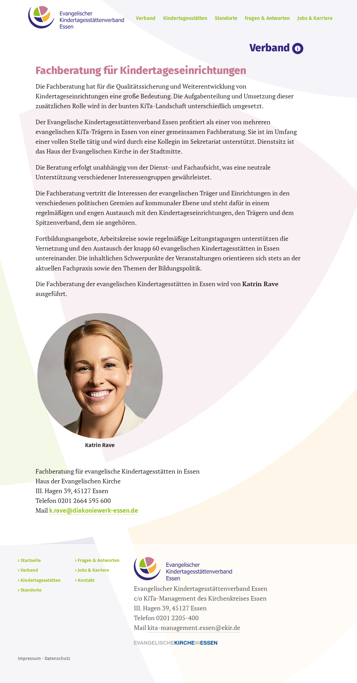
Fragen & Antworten (267, 18)
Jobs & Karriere (315, 18)
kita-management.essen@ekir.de (193, 628)
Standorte (226, 18)
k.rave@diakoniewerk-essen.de (93, 510)
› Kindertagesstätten (39, 580)
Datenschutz (57, 658)
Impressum (29, 658)
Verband (145, 18)
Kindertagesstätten (185, 18)
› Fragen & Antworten (97, 560)
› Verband (28, 570)
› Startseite (29, 560)
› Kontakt (84, 580)
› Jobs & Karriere (92, 570)
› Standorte (29, 590)
